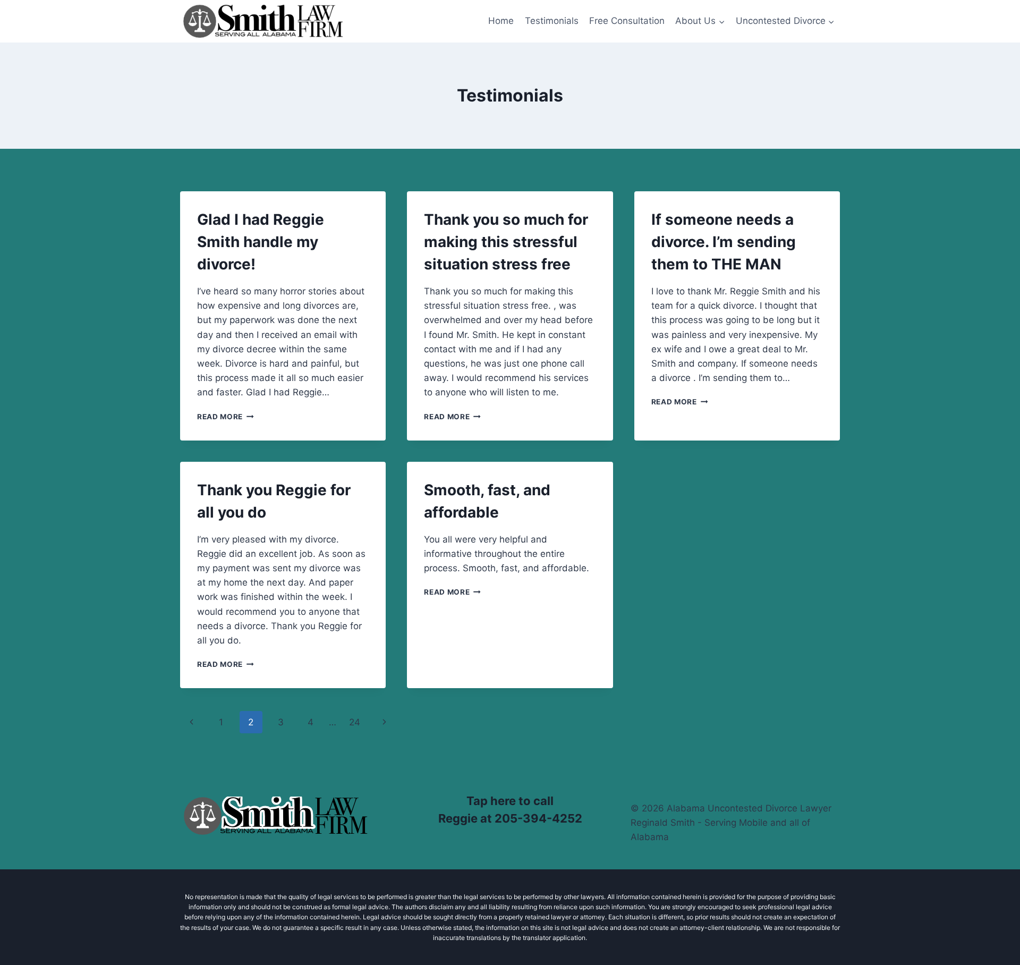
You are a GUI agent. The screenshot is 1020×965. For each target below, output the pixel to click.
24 (354, 722)
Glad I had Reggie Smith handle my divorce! (260, 241)
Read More (225, 416)
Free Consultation (627, 20)
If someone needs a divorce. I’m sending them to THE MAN (723, 241)
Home (501, 20)
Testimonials (552, 20)
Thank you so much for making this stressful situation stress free (506, 241)
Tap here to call (510, 801)
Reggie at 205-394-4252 (510, 818)
